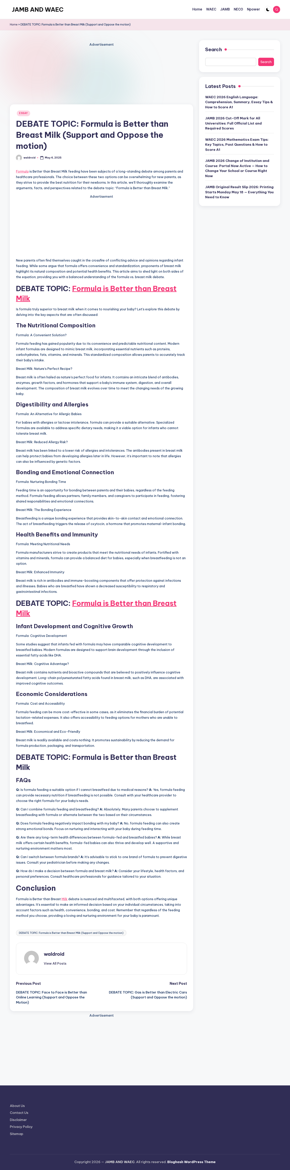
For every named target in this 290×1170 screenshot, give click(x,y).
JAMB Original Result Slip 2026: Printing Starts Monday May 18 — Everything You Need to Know (239, 192)
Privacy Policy (21, 1127)
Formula (22, 171)
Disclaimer (18, 1120)
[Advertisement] (101, 75)
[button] (55, 963)
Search (213, 49)
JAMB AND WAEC (38, 9)
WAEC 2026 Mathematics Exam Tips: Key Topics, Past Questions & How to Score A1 (236, 144)
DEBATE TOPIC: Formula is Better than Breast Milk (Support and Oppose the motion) (71, 932)
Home (14, 24)
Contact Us (19, 1113)
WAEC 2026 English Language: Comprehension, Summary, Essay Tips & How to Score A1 (239, 102)
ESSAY (23, 113)
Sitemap (16, 1134)
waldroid (54, 954)
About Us (17, 1106)
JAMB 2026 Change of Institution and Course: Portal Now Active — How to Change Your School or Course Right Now (237, 168)
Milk (64, 899)
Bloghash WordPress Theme (191, 1162)
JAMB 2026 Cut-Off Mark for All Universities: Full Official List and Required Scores (233, 123)
